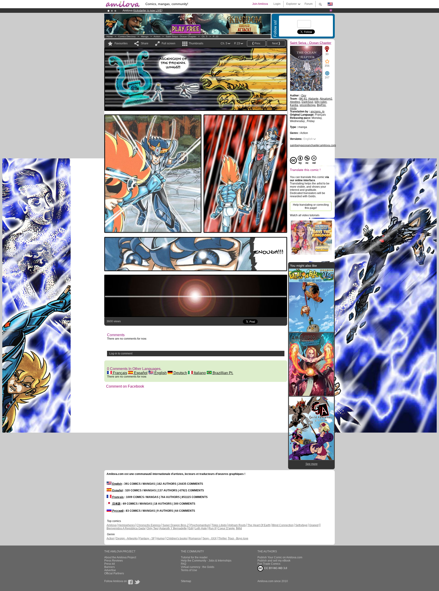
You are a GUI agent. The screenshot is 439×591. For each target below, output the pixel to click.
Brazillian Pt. (222, 373)
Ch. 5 (204, 36)
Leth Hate (201, 528)
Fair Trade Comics (268, 563)
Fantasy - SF (147, 538)
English (160, 373)
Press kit (109, 563)
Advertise (110, 570)
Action (157, 36)
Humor (160, 538)
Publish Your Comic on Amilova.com (279, 557)
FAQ (183, 563)
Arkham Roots (237, 525)
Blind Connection (283, 525)
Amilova (112, 525)
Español (140, 373)
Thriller (223, 538)
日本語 (116, 503)
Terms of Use (189, 570)
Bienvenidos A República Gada (126, 528)
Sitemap (186, 581)
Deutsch (180, 373)
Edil (190, 528)
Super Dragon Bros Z (175, 525)
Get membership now (198, 10)
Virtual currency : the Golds (197, 567)
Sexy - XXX (210, 538)
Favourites (121, 43)
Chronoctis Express (149, 525)
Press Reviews (113, 560)
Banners (109, 567)
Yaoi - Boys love (238, 538)
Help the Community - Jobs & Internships (206, 560)
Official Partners (114, 573)
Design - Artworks (127, 538)
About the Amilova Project (120, 557)
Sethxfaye (301, 525)
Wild (239, 528)
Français (119, 373)
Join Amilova (260, 3)
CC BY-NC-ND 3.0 (275, 568)
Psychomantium (200, 525)
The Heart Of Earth (258, 525)
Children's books (176, 538)
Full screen (168, 43)
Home (110, 36)
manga (144, 36)
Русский (117, 510)
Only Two (152, 528)
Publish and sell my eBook (273, 560)
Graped (314, 525)
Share (144, 43)
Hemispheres (126, 525)
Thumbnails (196, 43)
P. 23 (215, 36)
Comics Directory (127, 36)
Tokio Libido (219, 525)
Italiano (199, 373)
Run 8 (212, 528)
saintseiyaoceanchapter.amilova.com (313, 145)
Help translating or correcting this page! (311, 206)
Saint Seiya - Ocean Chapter (181, 36)
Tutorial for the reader (194, 557)
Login (277, 3)
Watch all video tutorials (304, 215)
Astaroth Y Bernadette (173, 528)
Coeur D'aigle (227, 528)
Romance (195, 538)
